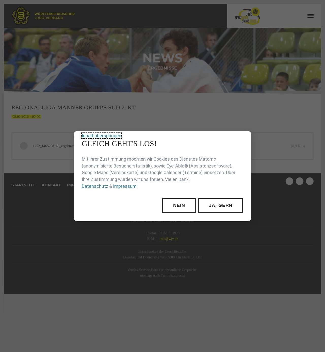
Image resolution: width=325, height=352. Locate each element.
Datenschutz (95, 186)
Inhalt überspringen (101, 135)
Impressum (125, 186)
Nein (179, 205)
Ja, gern (220, 205)
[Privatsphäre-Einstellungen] (243, 138)
